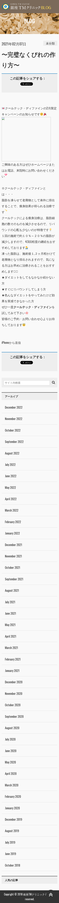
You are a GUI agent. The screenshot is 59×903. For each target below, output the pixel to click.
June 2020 (10, 751)
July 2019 (10, 842)
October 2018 (12, 865)
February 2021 (13, 659)
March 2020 (11, 785)
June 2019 (10, 854)
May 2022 (10, 487)
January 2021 (12, 670)
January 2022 (12, 533)
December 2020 (13, 682)
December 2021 (13, 545)
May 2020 (10, 762)
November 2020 (13, 693)
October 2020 (12, 705)
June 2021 (10, 613)
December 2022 (13, 407)
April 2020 (11, 773)
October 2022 (12, 430)
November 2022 (13, 419)
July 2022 (10, 464)
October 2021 (12, 567)
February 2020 (13, 796)
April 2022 (11, 499)
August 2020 (12, 728)
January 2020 (12, 808)
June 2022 (10, 476)
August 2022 (12, 453)
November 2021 (13, 556)
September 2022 (14, 441)
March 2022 (11, 510)
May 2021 (10, 625)
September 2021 (14, 579)
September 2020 (14, 716)
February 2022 (13, 522)
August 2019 (12, 831)
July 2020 (10, 739)
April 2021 (10, 636)
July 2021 (10, 602)
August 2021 (12, 590)
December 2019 (13, 819)
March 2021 (11, 647)
